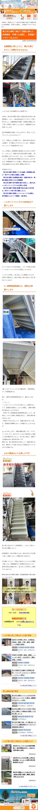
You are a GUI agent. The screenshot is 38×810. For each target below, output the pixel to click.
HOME (4, 22)
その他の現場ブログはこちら (28, 786)
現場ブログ (11, 22)
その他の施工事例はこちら (28, 685)
